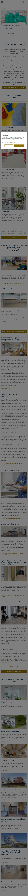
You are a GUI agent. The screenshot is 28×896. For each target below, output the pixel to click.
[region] (14, 140)
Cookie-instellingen (9, 145)
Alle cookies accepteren (19, 145)
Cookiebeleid (12, 142)
